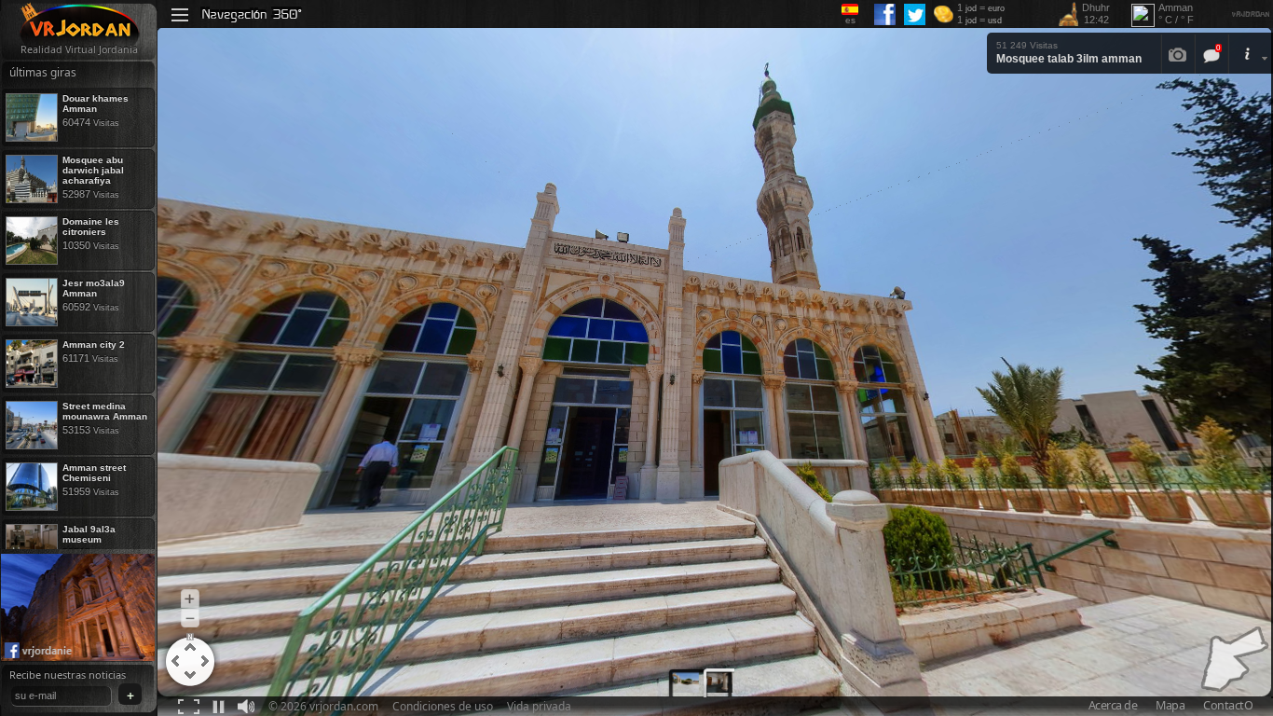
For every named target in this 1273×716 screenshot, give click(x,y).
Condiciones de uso (442, 706)
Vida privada (539, 706)
